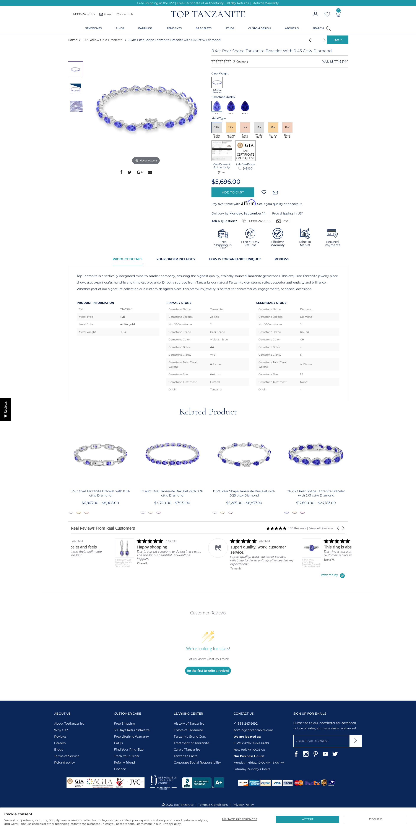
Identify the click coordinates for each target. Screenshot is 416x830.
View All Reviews (321, 528)
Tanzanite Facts (185, 756)
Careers (60, 743)
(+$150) (248, 168)
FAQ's (118, 743)
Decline (375, 819)
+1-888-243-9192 (83, 14)
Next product (319, 39)
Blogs (58, 749)
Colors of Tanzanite (188, 730)
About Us (292, 28)
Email (285, 221)
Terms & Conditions (213, 805)
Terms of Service (66, 756)
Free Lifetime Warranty (131, 736)
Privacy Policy (171, 823)
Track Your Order (127, 756)
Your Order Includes (175, 259)
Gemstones (93, 28)
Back (338, 40)
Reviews (282, 259)
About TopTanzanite (69, 723)
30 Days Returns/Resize (132, 730)
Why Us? (61, 730)
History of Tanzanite (189, 723)
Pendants (174, 28)
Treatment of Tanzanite (191, 743)
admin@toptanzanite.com (253, 730)
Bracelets (203, 28)
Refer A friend (124, 762)
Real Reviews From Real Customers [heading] (103, 528)
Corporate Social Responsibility (197, 762)
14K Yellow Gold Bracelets (102, 40)
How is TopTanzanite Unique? (235, 259)
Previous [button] (67, 470)
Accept (307, 819)
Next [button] (348, 470)
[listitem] (114, 552)
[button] (338, 528)
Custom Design (259, 28)
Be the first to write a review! (208, 671)
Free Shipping (124, 723)
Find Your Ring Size (128, 749)
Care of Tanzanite (187, 749)
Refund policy (64, 762)
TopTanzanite (183, 805)
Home (72, 40)
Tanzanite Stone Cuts (190, 736)
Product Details (127, 259)
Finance (120, 769)
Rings (120, 28)
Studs (230, 28)
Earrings (145, 28)
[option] (146, 107)
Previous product (308, 39)
